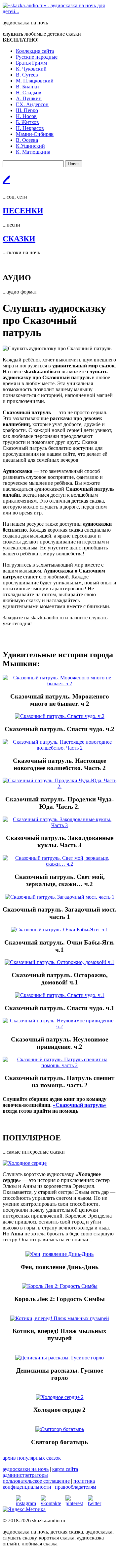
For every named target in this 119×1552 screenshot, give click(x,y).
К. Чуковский (31, 69)
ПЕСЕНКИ (23, 210)
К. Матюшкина (33, 152)
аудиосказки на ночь (26, 1469)
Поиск (74, 163)
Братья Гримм (31, 63)
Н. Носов (26, 116)
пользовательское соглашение (36, 1481)
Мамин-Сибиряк (35, 134)
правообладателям (75, 1487)
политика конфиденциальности (49, 1484)
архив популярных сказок (32, 1458)
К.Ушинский (30, 146)
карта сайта (65, 1469)
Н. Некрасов (30, 128)
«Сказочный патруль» (79, 1105)
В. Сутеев (27, 75)
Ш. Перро (27, 110)
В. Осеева (27, 140)
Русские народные (37, 57)
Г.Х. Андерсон (32, 104)
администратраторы (25, 1475)
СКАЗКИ (19, 238)
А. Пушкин (29, 98)
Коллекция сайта (35, 51)
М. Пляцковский (35, 80)
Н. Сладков (28, 92)
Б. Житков (27, 122)
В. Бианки (27, 86)
